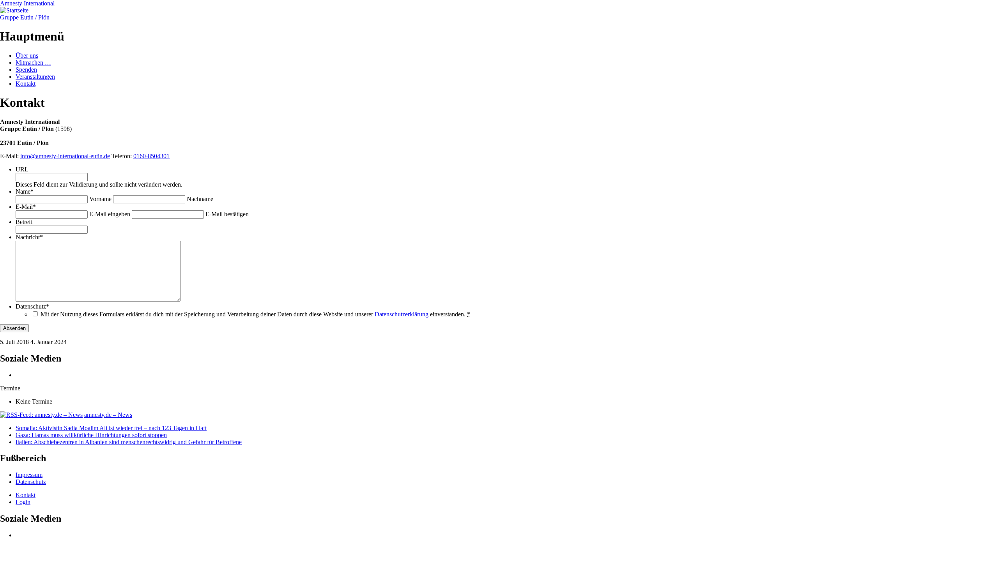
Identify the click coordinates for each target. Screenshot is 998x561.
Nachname (200, 199)
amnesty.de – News (108, 414)
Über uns (27, 55)
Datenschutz (31, 481)
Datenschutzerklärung (401, 314)
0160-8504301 (151, 156)
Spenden (26, 69)
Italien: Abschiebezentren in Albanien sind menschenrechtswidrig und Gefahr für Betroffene (129, 442)
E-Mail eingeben (109, 214)
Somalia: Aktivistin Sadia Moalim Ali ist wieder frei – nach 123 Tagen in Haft (111, 428)
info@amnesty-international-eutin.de (65, 156)
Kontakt (25, 83)
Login (23, 502)
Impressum (29, 474)
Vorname (100, 199)
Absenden (14, 328)
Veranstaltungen (35, 76)
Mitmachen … (33, 62)
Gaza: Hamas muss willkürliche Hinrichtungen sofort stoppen (91, 435)
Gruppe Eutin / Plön (25, 17)
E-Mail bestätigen (227, 214)
